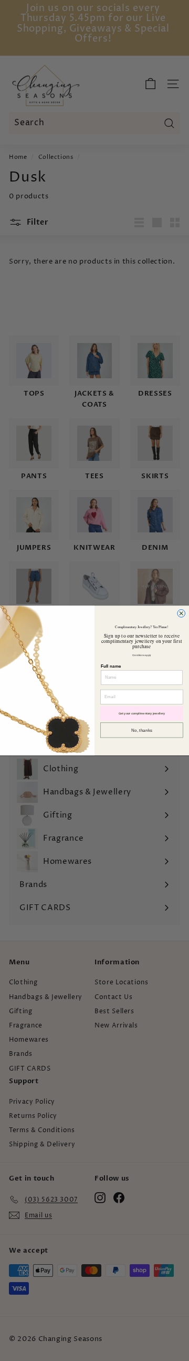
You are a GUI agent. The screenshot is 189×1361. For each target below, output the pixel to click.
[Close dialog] (181, 613)
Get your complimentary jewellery (142, 713)
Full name (111, 665)
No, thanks (141, 730)
